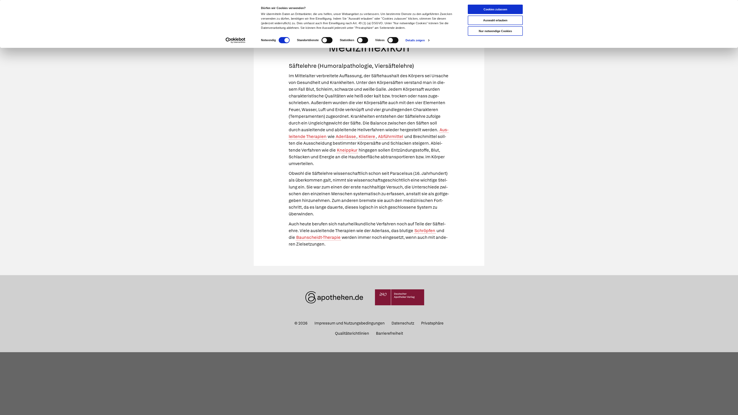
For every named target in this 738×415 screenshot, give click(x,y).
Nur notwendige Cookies (495, 31)
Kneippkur (347, 150)
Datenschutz (402, 323)
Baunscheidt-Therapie (318, 237)
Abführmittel (390, 136)
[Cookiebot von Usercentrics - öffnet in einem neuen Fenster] (235, 40)
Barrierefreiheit (389, 333)
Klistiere (367, 136)
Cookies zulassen (495, 9)
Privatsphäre (432, 323)
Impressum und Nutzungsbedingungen (349, 323)
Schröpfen (424, 230)
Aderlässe (346, 136)
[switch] (327, 40)
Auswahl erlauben (495, 20)
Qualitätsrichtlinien (352, 333)
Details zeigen (415, 40)
